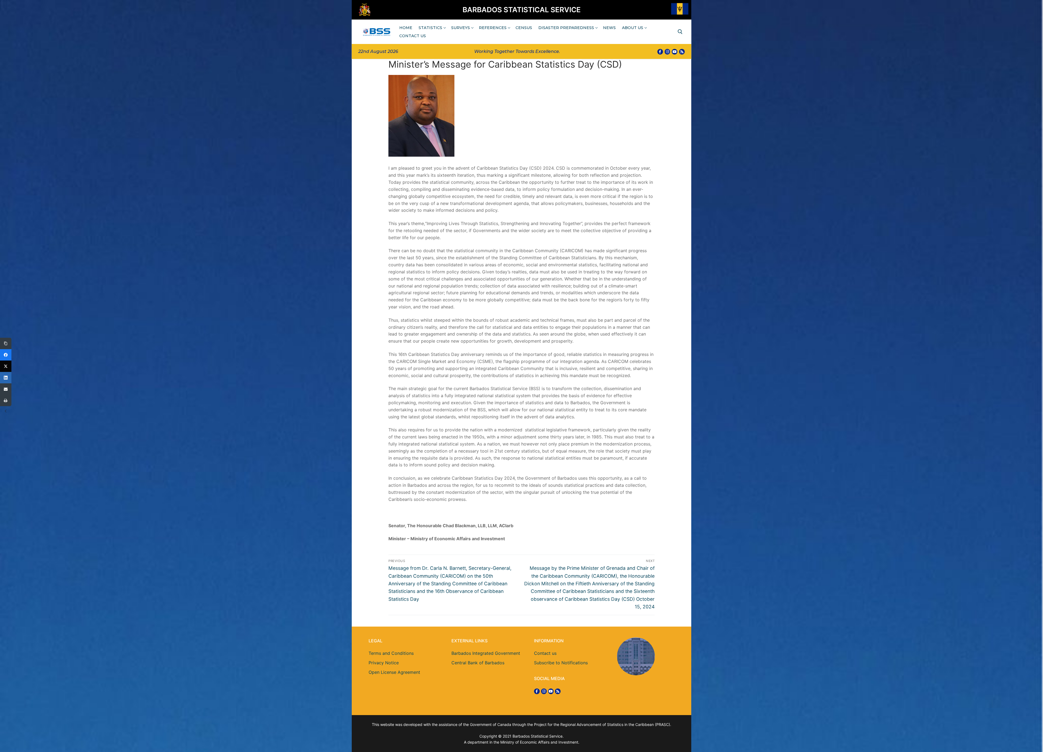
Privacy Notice (384, 662)
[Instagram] (667, 52)
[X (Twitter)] (5, 366)
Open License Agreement (394, 672)
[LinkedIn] (5, 377)
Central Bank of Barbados (477, 662)
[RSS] (682, 52)
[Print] (5, 400)
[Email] (5, 389)
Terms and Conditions (391, 653)
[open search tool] (680, 31)
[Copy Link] (5, 343)
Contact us (545, 653)
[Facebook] (660, 52)
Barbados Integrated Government (485, 653)
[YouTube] (674, 52)
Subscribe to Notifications (561, 662)
